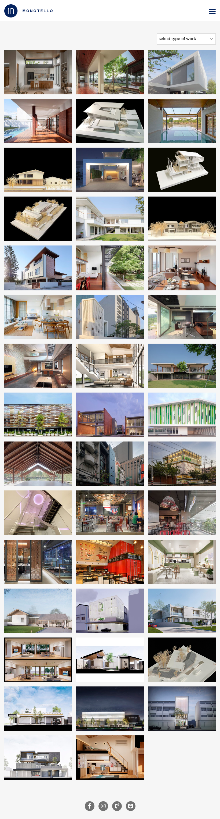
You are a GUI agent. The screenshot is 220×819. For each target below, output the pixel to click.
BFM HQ (38, 512)
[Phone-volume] (117, 806)
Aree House (38, 120)
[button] (212, 11)
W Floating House (182, 120)
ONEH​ (110, 610)
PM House (182, 169)
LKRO (182, 708)
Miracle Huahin (38, 316)
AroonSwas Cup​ (181, 561)
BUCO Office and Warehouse (182, 414)
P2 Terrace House (182, 365)
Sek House (181, 316)
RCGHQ (110, 708)
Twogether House (182, 71)
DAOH (110, 659)
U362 (182, 267)
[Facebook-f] (89, 806)
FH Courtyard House (182, 218)
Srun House (38, 365)
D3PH (182, 659)
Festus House (110, 71)
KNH (38, 708)
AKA (110, 561)
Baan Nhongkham (110, 218)
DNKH (38, 757)
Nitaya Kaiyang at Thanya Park (110, 512)
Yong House (110, 365)
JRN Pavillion (38, 463)
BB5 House (38, 218)
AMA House (38, 169)
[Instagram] (103, 806)
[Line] (130, 806)
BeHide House (38, 71)
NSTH (38, 610)
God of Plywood (38, 414)
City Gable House (110, 316)
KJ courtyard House (110, 120)
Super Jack (110, 267)
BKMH (182, 610)
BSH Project (38, 267)
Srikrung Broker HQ (182, 463)
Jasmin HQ (110, 463)
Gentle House (110, 169)
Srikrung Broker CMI (110, 414)
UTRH (38, 659)
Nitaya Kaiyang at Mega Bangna (182, 512)
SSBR (110, 757)
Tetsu (38, 561)
